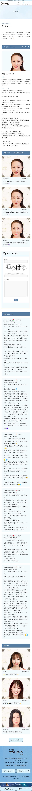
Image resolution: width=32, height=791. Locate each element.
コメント (6, 279)
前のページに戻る (15, 740)
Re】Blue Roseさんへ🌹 (10, 380)
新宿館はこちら (23, 771)
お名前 (6, 259)
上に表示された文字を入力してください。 (15, 274)
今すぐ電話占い (8, 771)
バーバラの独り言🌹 (9, 320)
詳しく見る (24, 46)
